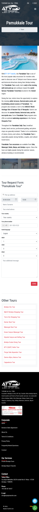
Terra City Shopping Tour (12, 317)
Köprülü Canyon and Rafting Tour (14, 337)
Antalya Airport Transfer (9, 466)
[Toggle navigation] (35, 9)
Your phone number (7, 221)
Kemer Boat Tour (9, 322)
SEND (34, 284)
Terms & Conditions (7, 437)
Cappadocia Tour (9, 362)
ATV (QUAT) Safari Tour (11, 347)
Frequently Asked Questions (10, 445)
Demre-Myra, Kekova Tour (12, 357)
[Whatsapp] (34, 507)
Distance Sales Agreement (9, 428)
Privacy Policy (6, 441)
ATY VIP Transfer (10, 74)
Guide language (6, 229)
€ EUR (35, 3)
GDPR (3, 423)
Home (17, 30)
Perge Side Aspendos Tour (13, 352)
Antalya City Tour (9, 307)
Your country (5, 213)
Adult (3, 237)
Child (3, 245)
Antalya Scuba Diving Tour (12, 342)
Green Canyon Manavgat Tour (13, 332)
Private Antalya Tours (8, 461)
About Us (4, 432)
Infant (3, 252)
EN (28, 3)
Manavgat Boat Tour (10, 327)
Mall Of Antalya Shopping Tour (13, 312)
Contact (4, 450)
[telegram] (34, 501)
